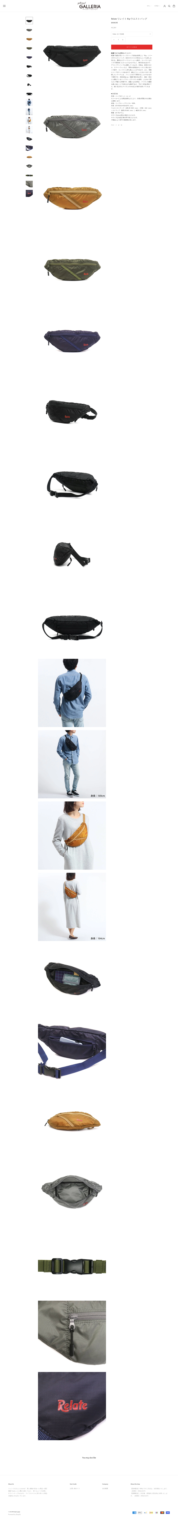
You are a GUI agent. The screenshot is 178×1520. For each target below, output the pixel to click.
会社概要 (105, 1488)
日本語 (156, 6)
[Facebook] (116, 125)
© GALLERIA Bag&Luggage (14, 1511)
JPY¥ (148, 6)
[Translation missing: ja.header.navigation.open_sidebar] (4, 6)
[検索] (169, 6)
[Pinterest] (121, 125)
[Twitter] (118, 125)
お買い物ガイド (75, 1488)
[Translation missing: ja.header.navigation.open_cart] (174, 6)
